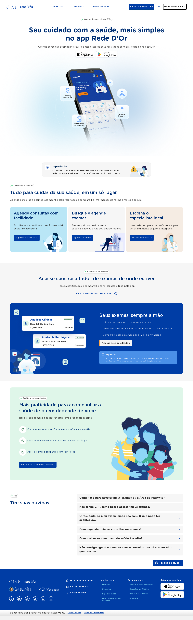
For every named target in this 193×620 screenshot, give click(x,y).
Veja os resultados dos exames (94, 293)
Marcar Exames (78, 593)
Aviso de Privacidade (94, 613)
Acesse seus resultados (116, 343)
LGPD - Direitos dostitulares (111, 600)
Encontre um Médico (139, 589)
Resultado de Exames (82, 581)
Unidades (106, 589)
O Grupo (106, 584)
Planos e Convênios (139, 594)
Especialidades (109, 594)
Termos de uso (74, 613)
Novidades (134, 598)
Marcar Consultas (79, 587)
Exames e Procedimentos (141, 584)
